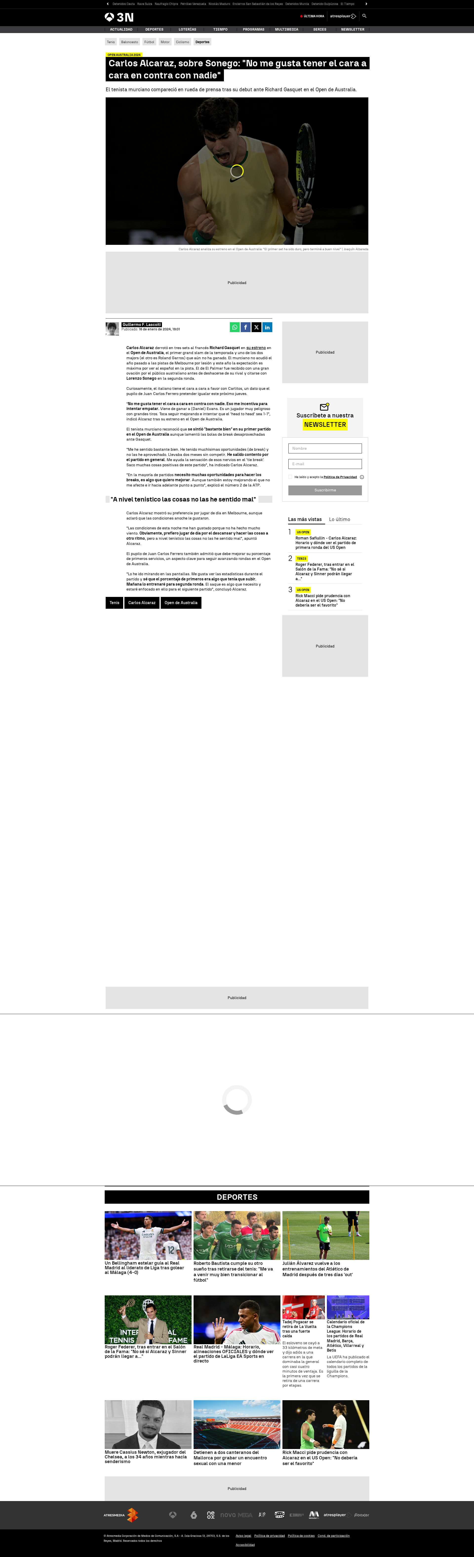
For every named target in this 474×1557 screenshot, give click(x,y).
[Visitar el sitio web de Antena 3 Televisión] (176, 1515)
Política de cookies (301, 1536)
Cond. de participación (334, 1536)
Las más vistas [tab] (305, 519)
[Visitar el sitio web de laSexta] (193, 1515)
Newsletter (352, 29)
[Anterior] (107, 4)
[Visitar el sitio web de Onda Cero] (279, 1515)
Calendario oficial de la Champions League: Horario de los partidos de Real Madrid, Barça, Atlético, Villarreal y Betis (346, 1336)
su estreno (256, 347)
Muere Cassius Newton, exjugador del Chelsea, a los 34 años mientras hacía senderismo (146, 1457)
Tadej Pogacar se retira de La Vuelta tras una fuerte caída (299, 1329)
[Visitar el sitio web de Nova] (228, 1515)
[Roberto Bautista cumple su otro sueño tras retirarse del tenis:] (237, 1235)
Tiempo (220, 29)
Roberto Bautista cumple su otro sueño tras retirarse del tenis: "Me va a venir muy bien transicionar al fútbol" (233, 1272)
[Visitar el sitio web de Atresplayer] (338, 1515)
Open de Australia (181, 602)
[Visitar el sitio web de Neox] (210, 1515)
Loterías (187, 29)
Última (314, 16)
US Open (303, 532)
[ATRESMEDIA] (121, 1515)
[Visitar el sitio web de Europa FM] (296, 1515)
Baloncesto (129, 42)
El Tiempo (347, 4)
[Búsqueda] (364, 16)
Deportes (154, 29)
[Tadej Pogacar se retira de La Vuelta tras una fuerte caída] (303, 1307)
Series (319, 29)
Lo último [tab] (339, 519)
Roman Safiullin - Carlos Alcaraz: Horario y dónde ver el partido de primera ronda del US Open (326, 543)
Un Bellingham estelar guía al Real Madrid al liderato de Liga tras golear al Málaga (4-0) (144, 1268)
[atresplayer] (343, 16)
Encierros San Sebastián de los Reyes (258, 4)
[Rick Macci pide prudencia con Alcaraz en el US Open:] (325, 1424)
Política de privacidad (269, 1536)
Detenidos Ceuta (124, 4)
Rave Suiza (144, 4)
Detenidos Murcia (297, 4)
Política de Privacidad (340, 477)
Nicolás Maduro (219, 4)
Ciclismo (182, 42)
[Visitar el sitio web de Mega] (245, 1515)
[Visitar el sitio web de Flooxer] (361, 1515)
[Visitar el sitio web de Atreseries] (262, 1515)
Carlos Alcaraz (142, 602)
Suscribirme (325, 490)
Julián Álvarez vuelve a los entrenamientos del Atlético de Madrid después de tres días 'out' (317, 1269)
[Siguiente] (366, 4)
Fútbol (149, 42)
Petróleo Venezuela (193, 4)
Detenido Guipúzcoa (325, 4)
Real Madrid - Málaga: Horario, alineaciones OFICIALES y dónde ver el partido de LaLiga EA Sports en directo (234, 1353)
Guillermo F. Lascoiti (142, 324)
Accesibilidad (245, 1545)
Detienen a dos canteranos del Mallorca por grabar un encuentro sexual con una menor (230, 1458)
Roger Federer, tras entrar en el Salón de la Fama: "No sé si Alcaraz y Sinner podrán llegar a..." (325, 571)
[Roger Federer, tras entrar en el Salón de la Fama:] (148, 1319)
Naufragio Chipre (166, 4)
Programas (253, 29)
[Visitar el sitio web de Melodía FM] (314, 1515)
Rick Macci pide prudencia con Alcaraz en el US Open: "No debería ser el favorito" (323, 600)
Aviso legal (243, 1536)
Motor (165, 42)
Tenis (111, 42)
